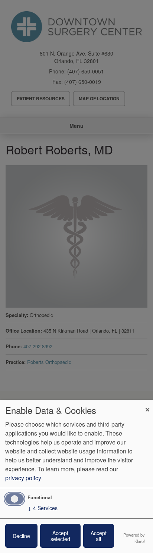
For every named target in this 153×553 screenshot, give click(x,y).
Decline (21, 536)
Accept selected (60, 536)
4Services (42, 508)
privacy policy (23, 478)
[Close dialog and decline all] (147, 404)
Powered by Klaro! (134, 538)
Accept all (99, 536)
